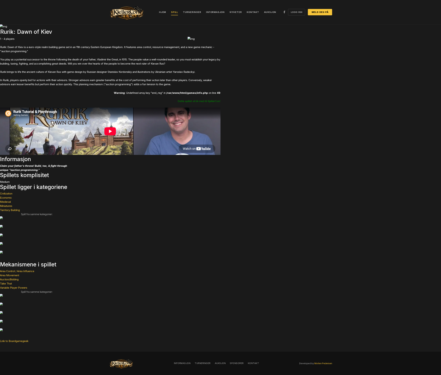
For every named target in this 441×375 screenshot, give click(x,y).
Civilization (6, 193)
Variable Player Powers (13, 287)
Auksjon (270, 12)
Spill (174, 12)
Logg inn (296, 12)
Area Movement (9, 275)
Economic (6, 197)
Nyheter (236, 12)
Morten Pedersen (323, 363)
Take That (6, 283)
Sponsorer (237, 363)
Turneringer (192, 12)
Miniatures (6, 206)
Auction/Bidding (9, 279)
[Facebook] (284, 12)
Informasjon (215, 12)
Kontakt (253, 12)
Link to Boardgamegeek (14, 341)
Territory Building (10, 210)
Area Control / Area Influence (17, 271)
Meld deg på (320, 12)
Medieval (5, 201)
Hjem (162, 12)
